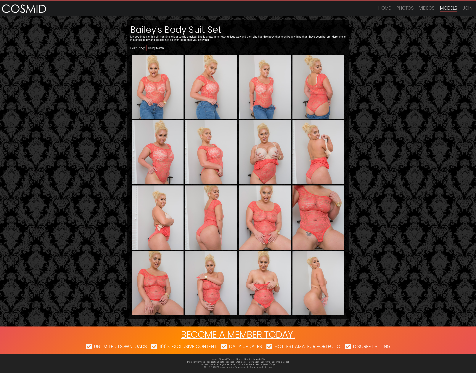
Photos (405, 8)
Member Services (196, 362)
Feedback (229, 362)
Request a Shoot (215, 362)
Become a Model (280, 362)
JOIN (467, 8)
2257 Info (265, 362)
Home (384, 8)
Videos (426, 8)
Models (448, 8)
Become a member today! (238, 334)
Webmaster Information (247, 362)
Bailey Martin (156, 48)
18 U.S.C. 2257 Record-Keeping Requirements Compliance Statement (238, 367)
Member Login (251, 359)
